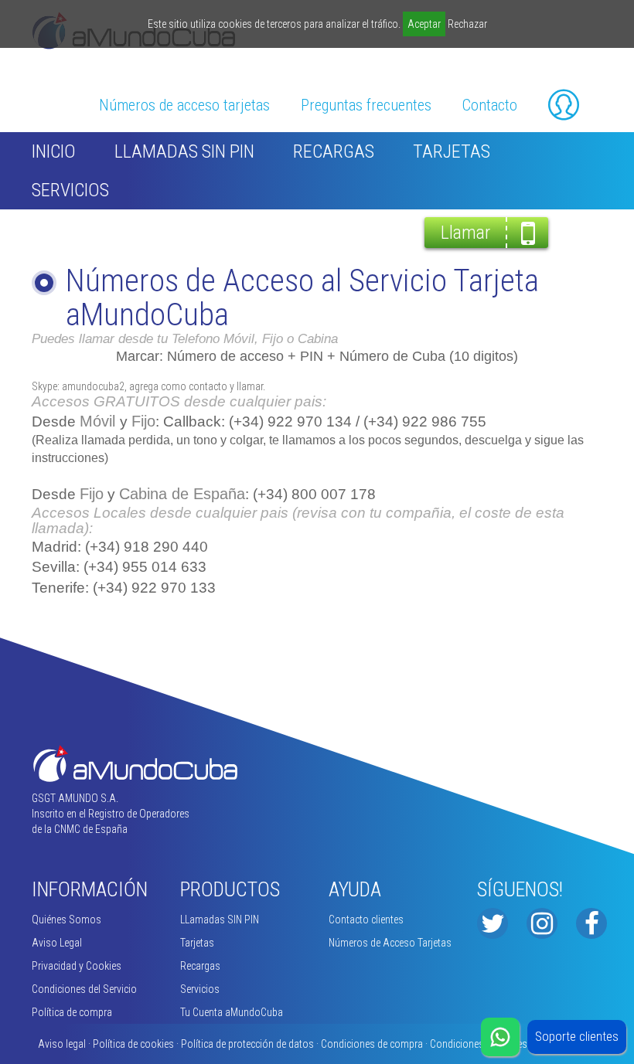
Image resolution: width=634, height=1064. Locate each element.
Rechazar (467, 24)
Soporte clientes (577, 1036)
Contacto (489, 105)
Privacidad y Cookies (76, 966)
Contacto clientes (366, 919)
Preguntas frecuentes (366, 105)
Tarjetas (451, 151)
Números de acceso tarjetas (184, 105)
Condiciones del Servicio (84, 989)
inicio (54, 151)
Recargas (333, 151)
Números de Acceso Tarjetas (390, 943)
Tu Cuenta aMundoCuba (231, 1012)
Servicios (70, 190)
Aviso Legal (57, 943)
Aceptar (424, 24)
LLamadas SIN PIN (184, 151)
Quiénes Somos (66, 919)
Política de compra (72, 1012)
